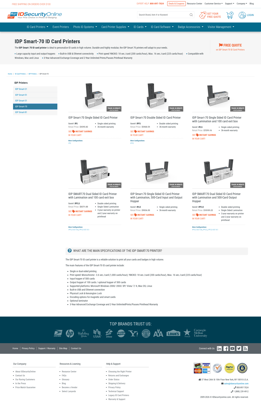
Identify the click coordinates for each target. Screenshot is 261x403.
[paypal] (242, 368)
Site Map (63, 348)
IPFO (132, 143)
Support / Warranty (46, 348)
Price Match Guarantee (25, 387)
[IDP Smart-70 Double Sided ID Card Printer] (157, 95)
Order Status (113, 379)
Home (15, 348)
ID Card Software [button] (161, 27)
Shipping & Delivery (116, 383)
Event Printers (61, 27)
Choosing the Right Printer (120, 371)
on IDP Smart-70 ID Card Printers (230, 47)
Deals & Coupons (176, 3)
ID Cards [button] (139, 27)
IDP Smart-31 (21, 100)
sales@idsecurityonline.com (236, 383)
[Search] (191, 14)
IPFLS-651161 (84, 230)
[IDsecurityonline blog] (245, 348)
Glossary (65, 379)
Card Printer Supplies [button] (114, 27)
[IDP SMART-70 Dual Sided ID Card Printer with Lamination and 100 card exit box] (95, 172)
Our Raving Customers (25, 379)
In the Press (20, 383)
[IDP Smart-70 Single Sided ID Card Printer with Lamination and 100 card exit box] (218, 95)
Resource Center (194, 3)
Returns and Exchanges (118, 375)
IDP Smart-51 (21, 95)
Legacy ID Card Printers (118, 395)
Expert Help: (150, 3)
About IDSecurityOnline (25, 371)
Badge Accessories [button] (189, 27)
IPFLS (205, 230)
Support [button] (228, 3)
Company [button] (241, 3)
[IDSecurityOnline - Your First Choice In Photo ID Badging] (34, 15)
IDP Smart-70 (21, 106)
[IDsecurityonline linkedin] (219, 348)
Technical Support (116, 391)
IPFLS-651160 (73, 230)
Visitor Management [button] (220, 27)
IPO (69, 143)
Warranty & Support (116, 399)
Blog (252, 3)
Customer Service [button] (213, 3)
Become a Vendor (69, 387)
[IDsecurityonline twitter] (239, 348)
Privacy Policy (28, 348)
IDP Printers (21, 82)
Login (250, 15)
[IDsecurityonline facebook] (226, 348)
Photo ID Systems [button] (84, 27)
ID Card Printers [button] (36, 27)
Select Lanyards (69, 391)
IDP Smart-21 (21, 89)
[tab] (35, 83)
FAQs (64, 375)
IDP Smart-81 (21, 112)
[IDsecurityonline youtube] (232, 348)
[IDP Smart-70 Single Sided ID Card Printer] (95, 95)
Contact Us (76, 348)
